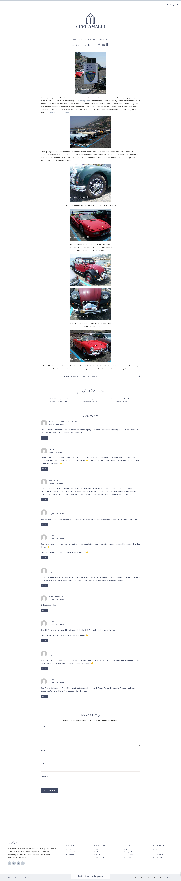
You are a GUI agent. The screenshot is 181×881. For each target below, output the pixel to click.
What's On (94, 39)
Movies (81, 39)
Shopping (127, 857)
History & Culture (130, 852)
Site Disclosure (25, 877)
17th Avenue (169, 877)
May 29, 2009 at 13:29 (56, 600)
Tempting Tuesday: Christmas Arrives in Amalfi (90, 400)
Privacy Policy (10, 877)
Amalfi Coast (99, 857)
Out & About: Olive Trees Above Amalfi (121, 400)
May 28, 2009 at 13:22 (56, 424)
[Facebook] (164, 2)
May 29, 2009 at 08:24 (56, 539)
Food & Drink (128, 855)
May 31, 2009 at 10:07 (56, 683)
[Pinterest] (171, 2)
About (155, 849)
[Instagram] (174, 2)
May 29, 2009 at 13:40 (56, 625)
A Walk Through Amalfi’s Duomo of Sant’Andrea (59, 400)
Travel (126, 849)
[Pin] (138, 376)
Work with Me (158, 857)
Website (44, 776)
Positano (97, 852)
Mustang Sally (84, 101)
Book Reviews (158, 855)
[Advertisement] (87, 815)
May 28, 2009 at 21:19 (56, 514)
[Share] (132, 376)
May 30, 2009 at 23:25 (56, 655)
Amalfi (75, 39)
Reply (44, 438)
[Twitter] (167, 2)
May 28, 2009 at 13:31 (56, 452)
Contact (68, 857)
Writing (155, 852)
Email (44, 763)
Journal (68, 849)
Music (87, 39)
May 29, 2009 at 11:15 (56, 572)
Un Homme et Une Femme (58, 112)
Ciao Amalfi (90, 21)
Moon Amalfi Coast (73, 852)
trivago (83, 660)
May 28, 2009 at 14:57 (56, 483)
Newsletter (70, 855)
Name (44, 750)
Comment (45, 726)
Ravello (97, 855)
